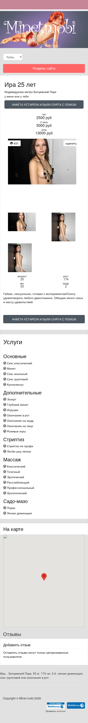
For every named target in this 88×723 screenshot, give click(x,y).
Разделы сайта (44, 69)
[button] (44, 577)
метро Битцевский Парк (40, 92)
